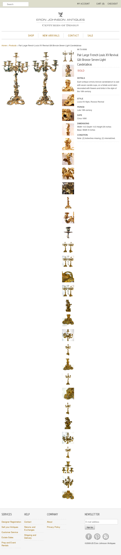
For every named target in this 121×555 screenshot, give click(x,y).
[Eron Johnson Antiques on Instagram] (106, 539)
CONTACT (73, 35)
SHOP (31, 35)
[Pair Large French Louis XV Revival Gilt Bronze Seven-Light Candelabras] (30, 106)
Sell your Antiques (10, 526)
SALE (90, 35)
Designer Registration (11, 521)
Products (12, 45)
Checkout (113, 3)
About (49, 521)
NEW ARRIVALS (51, 35)
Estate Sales (7, 537)
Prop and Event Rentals (9, 544)
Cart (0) (100, 3)
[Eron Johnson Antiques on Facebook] (89, 539)
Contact (27, 521)
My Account (83, 3)
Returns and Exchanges (29, 528)
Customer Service (10, 532)
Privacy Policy (53, 526)
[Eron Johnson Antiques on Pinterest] (97, 539)
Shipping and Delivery (30, 536)
